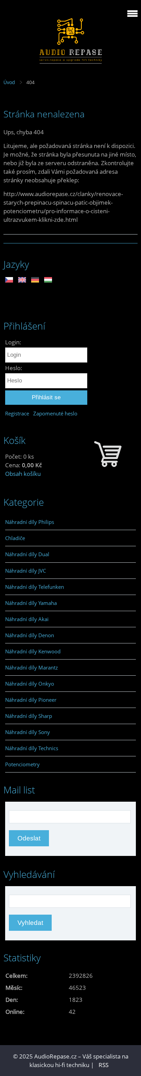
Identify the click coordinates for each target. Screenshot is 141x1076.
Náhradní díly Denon (29, 635)
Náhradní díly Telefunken (34, 586)
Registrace (17, 413)
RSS (103, 1065)
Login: (13, 342)
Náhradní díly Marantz (31, 667)
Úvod (9, 82)
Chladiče (15, 538)
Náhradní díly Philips (29, 521)
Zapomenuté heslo (55, 413)
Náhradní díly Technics (31, 748)
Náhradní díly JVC (25, 570)
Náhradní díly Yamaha (31, 602)
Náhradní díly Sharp (28, 715)
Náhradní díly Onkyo (29, 683)
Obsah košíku (23, 474)
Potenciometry (22, 764)
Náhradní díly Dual (27, 554)
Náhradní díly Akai (27, 619)
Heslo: (13, 368)
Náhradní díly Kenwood (33, 651)
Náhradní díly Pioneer (30, 699)
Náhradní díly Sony (27, 732)
